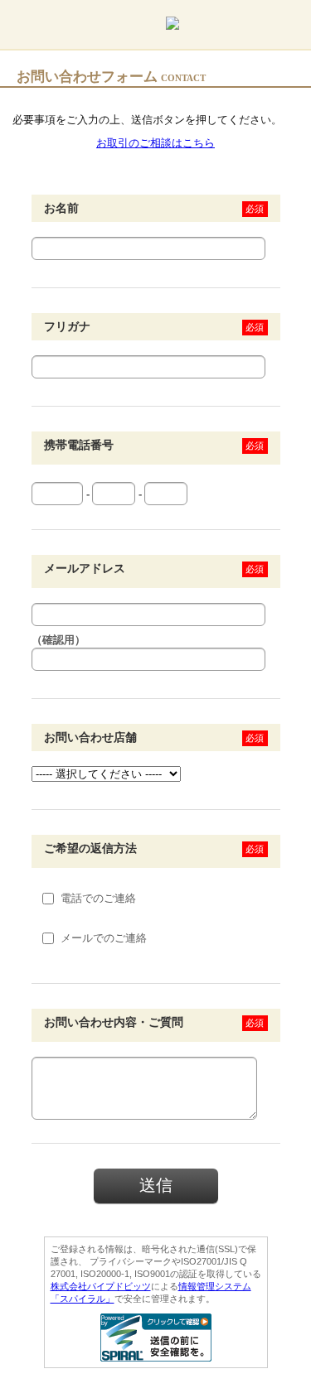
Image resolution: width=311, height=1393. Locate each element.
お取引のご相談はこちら (155, 143)
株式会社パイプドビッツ (101, 1286)
